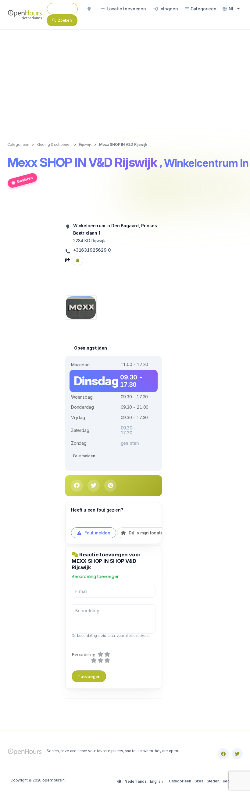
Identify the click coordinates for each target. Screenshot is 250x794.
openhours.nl (54, 780)
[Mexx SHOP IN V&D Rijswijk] (81, 307)
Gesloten (24, 179)
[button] (231, 9)
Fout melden (84, 456)
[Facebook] (223, 753)
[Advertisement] (125, 79)
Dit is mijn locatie (146, 532)
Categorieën (180, 781)
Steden (213, 781)
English (156, 781)
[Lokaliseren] (89, 9)
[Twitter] (237, 753)
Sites (199, 781)
